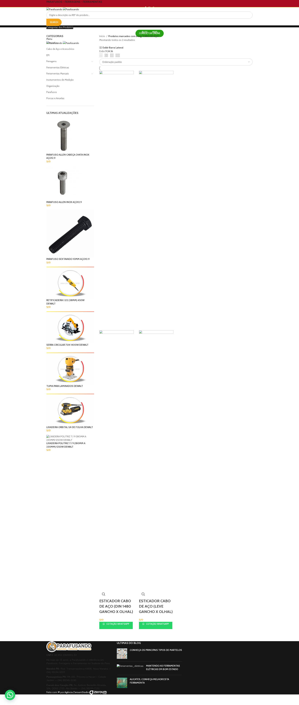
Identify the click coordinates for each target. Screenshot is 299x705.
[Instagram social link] (149, 8)
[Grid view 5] (118, 55)
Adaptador (51, 42)
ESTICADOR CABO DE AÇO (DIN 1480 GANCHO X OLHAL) (116, 606)
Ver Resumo (103, 594)
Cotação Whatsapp (117, 623)
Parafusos (51, 92)
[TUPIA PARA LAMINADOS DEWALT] (70, 368)
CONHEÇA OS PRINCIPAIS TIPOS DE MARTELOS (156, 650)
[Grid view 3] (112, 55)
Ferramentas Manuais (57, 73)
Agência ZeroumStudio (77, 692)
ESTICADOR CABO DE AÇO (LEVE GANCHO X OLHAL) (156, 606)
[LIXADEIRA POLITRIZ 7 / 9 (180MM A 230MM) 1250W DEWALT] (70, 438)
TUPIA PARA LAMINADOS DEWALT (64, 386)
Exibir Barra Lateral (113, 47)
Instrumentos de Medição (60, 79)
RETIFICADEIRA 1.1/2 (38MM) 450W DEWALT (65, 302)
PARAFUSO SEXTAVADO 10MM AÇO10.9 (67, 259)
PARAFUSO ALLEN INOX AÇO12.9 (64, 202)
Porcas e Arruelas (55, 98)
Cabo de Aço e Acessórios (60, 49)
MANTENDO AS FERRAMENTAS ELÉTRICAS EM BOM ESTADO (163, 667)
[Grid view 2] (106, 55)
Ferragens (51, 61)
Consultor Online (149, 33)
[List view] (101, 55)
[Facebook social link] (145, 8)
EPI (47, 55)
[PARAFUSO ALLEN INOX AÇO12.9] (63, 182)
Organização (53, 86)
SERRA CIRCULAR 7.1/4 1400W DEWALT (67, 344)
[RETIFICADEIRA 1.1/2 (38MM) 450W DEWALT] (70, 282)
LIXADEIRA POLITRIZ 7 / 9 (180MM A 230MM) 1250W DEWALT (65, 445)
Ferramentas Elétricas (57, 67)
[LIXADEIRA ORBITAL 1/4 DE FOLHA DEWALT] (70, 409)
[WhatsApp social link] (153, 8)
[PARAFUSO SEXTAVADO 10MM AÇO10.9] (70, 233)
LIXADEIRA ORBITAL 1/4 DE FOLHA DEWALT (69, 427)
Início (102, 36)
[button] (10, 695)
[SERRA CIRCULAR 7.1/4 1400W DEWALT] (70, 327)
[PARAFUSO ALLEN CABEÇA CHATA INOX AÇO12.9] (63, 135)
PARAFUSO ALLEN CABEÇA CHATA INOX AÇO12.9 (67, 156)
